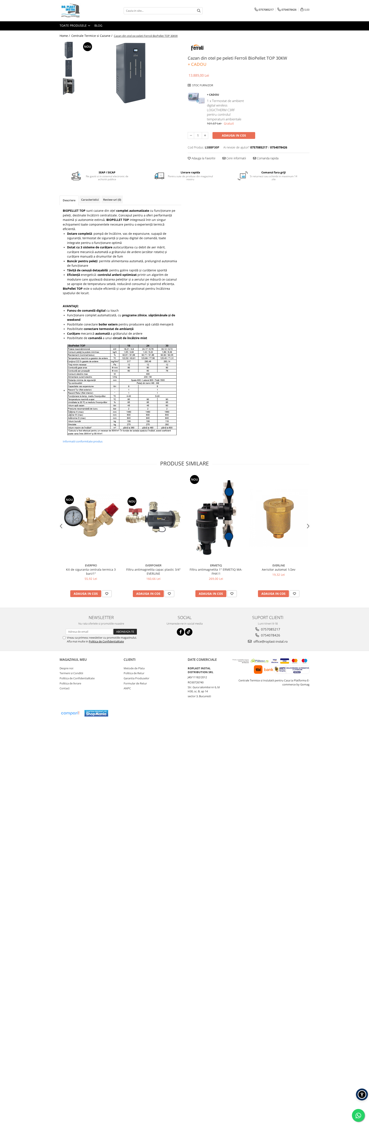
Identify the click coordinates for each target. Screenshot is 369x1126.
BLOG (98, 25)
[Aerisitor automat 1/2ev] (278, 518)
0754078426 (270, 635)
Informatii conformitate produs (82, 441)
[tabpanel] (130, 73)
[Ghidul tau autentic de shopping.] (70, 713)
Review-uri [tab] (112, 200)
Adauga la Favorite (203, 158)
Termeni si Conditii (71, 673)
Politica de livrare (70, 683)
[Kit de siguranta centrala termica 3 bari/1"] (91, 517)
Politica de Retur (134, 673)
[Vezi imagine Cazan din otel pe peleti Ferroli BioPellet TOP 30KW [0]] (69, 50)
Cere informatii (236, 158)
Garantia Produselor (136, 678)
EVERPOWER (153, 565)
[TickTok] (188, 632)
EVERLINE (278, 565)
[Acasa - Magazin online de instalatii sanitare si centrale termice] (81, 10)
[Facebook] (180, 632)
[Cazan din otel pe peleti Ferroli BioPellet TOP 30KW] (130, 73)
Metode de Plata (134, 668)
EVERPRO (91, 565)
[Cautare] (199, 10)
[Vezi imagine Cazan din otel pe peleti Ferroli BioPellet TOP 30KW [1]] (69, 68)
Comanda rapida (267, 158)
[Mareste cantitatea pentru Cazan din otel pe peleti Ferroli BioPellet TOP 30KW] (205, 135)
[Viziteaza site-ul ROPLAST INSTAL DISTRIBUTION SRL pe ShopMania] (96, 713)
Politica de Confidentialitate (106, 641)
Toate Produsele (74, 25)
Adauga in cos (234, 135)
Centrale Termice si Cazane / (92, 36)
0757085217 (270, 629)
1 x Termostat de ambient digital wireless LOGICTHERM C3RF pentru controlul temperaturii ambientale (225, 110)
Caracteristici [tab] (90, 200)
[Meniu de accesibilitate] (362, 1094)
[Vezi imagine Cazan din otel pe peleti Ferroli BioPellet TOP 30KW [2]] (69, 86)
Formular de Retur (135, 683)
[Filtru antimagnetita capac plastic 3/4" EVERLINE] (153, 517)
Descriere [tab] (69, 200)
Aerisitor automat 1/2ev (278, 569)
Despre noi (66, 668)
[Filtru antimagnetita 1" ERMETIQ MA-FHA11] (216, 518)
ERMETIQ (216, 565)
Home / (65, 36)
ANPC (127, 688)
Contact (65, 688)
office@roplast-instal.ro (270, 641)
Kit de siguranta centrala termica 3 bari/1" (91, 571)
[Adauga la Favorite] (107, 593)
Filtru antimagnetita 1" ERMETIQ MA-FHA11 (216, 571)
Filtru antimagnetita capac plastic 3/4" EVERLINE (153, 571)
